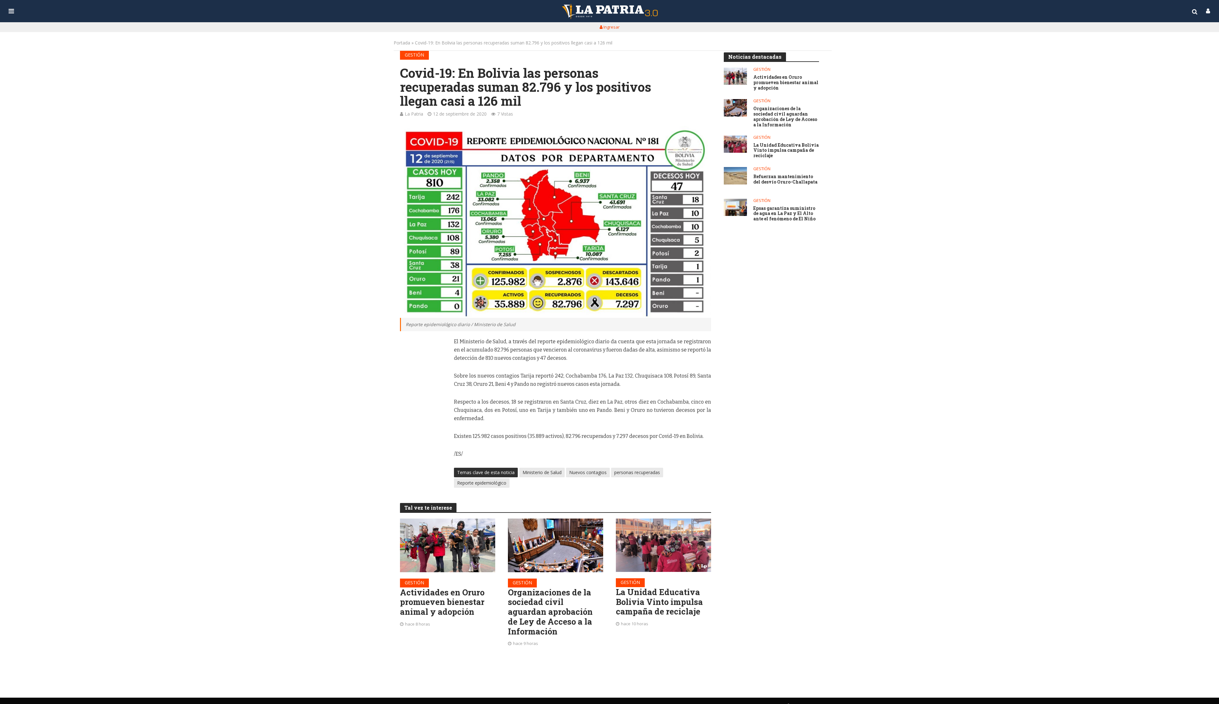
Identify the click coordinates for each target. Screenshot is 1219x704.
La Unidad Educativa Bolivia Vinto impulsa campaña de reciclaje (659, 601)
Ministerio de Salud (542, 472)
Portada (402, 43)
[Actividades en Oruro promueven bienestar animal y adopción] (447, 545)
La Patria (414, 114)
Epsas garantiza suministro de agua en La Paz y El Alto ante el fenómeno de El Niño (784, 214)
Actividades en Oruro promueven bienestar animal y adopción (442, 602)
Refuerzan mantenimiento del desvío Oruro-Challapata (785, 179)
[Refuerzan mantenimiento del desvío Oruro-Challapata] (735, 175)
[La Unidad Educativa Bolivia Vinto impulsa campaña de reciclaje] (663, 545)
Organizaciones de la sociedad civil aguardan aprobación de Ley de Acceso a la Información (550, 611)
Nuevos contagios (588, 472)
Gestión (414, 55)
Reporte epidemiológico (481, 483)
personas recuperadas (637, 472)
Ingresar (611, 27)
